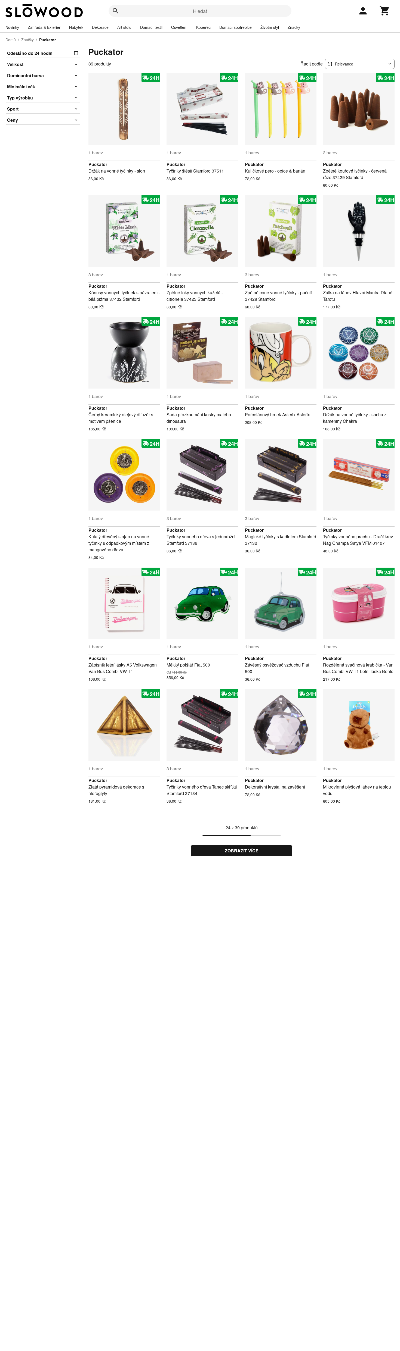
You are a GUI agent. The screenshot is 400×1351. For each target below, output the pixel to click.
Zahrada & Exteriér (44, 27)
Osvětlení (179, 27)
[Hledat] (115, 11)
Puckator (97, 164)
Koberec (203, 27)
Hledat (200, 10)
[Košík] (384, 10)
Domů (10, 39)
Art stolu (124, 27)
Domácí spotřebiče (235, 27)
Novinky (12, 27)
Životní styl (269, 27)
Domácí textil (151, 27)
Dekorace (100, 27)
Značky (294, 27)
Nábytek (76, 27)
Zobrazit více (242, 850)
